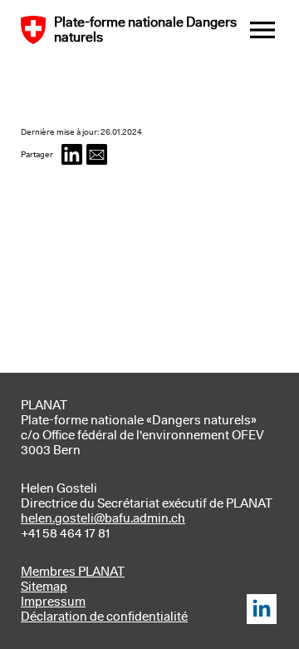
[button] (71, 154)
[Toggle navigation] (262, 30)
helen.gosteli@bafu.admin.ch (103, 518)
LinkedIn (262, 609)
